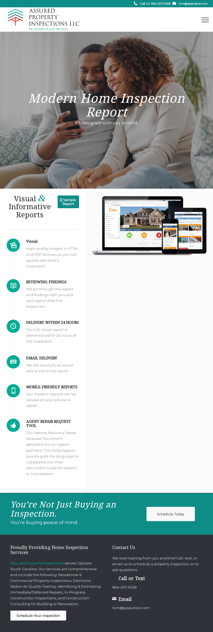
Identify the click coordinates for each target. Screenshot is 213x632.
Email (125, 599)
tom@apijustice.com (193, 3)
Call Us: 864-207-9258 (155, 3)
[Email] (114, 598)
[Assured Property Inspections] (43, 19)
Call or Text (132, 578)
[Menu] (204, 19)
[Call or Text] (114, 578)
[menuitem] (204, 19)
